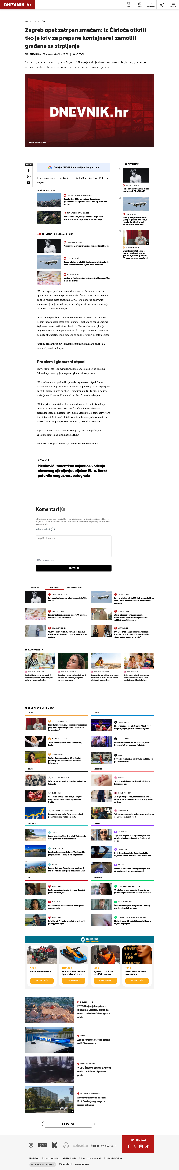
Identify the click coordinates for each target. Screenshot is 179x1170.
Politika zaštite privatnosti (90, 1158)
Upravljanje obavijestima (44, 1164)
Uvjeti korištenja (69, 1158)
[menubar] (162, 4)
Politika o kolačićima (113, 1158)
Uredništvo (34, 1158)
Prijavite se (73, 568)
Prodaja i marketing (50, 1158)
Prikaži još (68, 1124)
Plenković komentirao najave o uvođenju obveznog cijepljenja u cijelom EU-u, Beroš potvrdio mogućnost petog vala (72, 471)
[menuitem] (162, 4)
